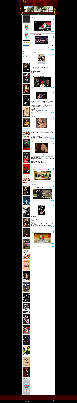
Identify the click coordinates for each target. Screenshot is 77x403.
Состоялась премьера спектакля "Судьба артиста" (37, 90)
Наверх (53, 400)
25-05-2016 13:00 (34, 52)
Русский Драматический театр (23, 401)
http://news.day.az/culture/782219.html (46, 137)
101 (39, 246)
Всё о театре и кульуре (26, 2)
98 (36, 246)
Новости (33, 88)
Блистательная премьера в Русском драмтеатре (35, 111)
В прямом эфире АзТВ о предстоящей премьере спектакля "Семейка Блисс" (40, 166)
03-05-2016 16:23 (34, 184)
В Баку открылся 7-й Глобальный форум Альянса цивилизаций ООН (39, 229)
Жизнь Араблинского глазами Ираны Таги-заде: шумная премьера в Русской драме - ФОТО (39, 110)
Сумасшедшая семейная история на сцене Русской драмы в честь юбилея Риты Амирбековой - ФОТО (40, 47)
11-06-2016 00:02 (34, 17)
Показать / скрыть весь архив (25, 61)
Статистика (27, 396)
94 (33, 246)
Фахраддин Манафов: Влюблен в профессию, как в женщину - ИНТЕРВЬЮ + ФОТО (41, 141)
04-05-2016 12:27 (34, 167)
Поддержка (30, 396)
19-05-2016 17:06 (34, 116)
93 (32, 246)
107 (40, 246)
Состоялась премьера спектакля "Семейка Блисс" (37, 34)
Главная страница (24, 396)
